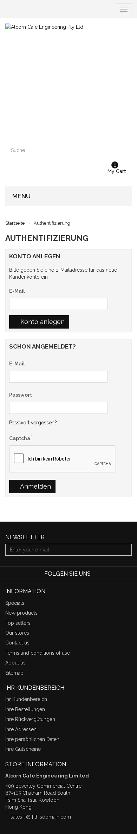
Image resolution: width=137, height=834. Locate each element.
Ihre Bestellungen (25, 709)
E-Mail (17, 291)
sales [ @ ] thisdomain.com (41, 817)
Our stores (17, 633)
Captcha (21, 438)
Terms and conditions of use (37, 653)
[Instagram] (127, 574)
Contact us (17, 643)
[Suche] (126, 150)
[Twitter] (107, 574)
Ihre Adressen (21, 729)
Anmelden (35, 486)
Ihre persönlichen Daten (32, 739)
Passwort (20, 395)
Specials (14, 603)
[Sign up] (125, 550)
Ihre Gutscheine (23, 749)
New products (21, 613)
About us (15, 663)
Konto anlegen (42, 321)
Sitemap (14, 673)
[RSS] (118, 574)
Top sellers (18, 623)
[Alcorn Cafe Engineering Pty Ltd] (68, 81)
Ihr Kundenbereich (26, 699)
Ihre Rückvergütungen (30, 719)
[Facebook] (97, 574)
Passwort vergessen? (33, 422)
